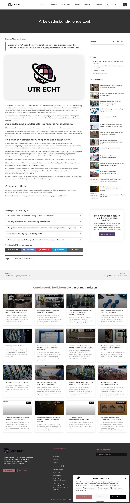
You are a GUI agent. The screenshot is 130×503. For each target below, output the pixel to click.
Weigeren (101, 496)
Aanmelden (98, 5)
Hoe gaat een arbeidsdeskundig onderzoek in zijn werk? (108, 67)
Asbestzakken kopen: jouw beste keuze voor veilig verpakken (17, 418)
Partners (77, 5)
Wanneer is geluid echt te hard (110, 148)
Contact (87, 5)
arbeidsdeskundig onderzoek (68, 118)
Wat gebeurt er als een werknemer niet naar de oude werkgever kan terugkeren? (44, 228)
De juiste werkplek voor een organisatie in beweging (47, 383)
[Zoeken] (125, 4)
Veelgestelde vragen (99, 73)
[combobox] (114, 4)
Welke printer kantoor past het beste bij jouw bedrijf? (48, 311)
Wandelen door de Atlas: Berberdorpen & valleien (109, 383)
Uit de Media (57, 472)
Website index (57, 475)
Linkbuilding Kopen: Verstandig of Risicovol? (60, 479)
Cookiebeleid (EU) (58, 466)
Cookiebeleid (100, 501)
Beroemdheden (58, 469)
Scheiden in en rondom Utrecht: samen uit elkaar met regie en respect (110, 188)
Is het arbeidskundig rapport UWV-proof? (44, 234)
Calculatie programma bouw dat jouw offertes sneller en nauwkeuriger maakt (110, 103)
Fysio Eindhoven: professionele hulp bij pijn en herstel (111, 311)
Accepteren (84, 496)
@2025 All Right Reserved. (65, 499)
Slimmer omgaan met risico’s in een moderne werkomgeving (17, 311)
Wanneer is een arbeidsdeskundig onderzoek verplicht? (44, 216)
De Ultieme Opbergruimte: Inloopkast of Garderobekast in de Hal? (111, 142)
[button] (125, 478)
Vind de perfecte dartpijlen (108, 117)
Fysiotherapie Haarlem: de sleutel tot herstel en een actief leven (81, 383)
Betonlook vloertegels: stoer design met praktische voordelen (81, 346)
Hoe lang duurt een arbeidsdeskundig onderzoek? (44, 222)
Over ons (43, 5)
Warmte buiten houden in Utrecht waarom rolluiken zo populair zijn (47, 347)
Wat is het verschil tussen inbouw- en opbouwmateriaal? (111, 418)
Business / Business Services (15, 39)
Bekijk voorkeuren (118, 496)
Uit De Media (65, 5)
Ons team (53, 5)
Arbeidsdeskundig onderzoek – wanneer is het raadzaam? (108, 62)
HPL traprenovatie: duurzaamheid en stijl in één (79, 418)
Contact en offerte (99, 70)
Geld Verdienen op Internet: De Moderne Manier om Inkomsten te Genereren (60, 486)
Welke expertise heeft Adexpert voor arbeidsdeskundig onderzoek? (44, 240)
